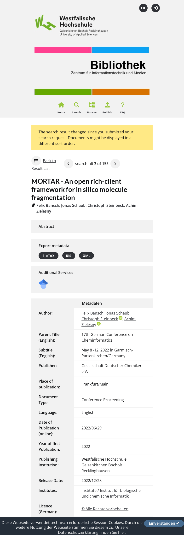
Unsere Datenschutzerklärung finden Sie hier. (93, 530)
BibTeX (48, 255)
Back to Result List (43, 164)
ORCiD (120, 318)
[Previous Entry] (68, 163)
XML (86, 255)
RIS (68, 255)
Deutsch (143, 8)
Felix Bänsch (47, 205)
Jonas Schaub (73, 205)
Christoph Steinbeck (105, 205)
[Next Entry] (115, 163)
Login (155, 8)
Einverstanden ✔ (164, 523)
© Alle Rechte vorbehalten (104, 508)
